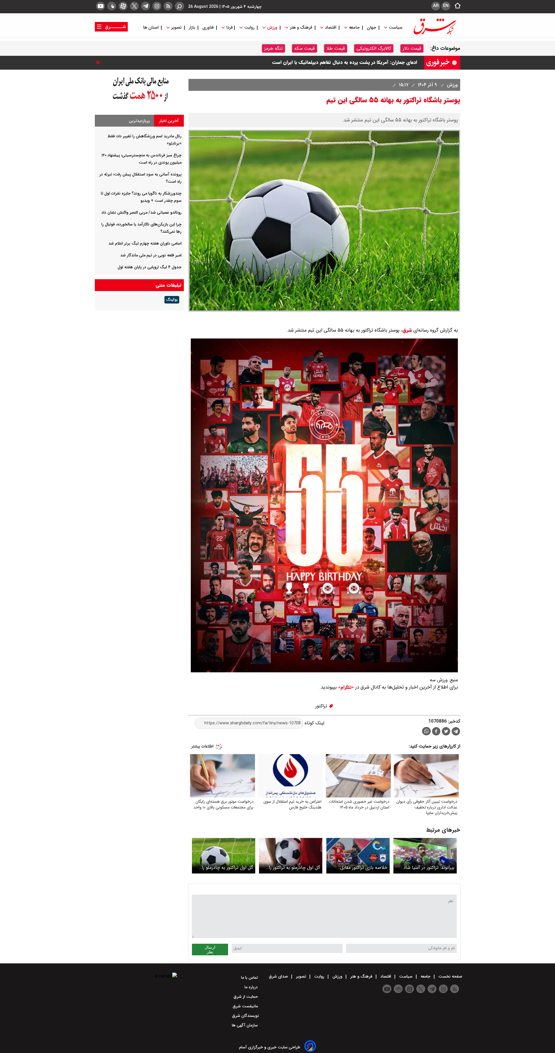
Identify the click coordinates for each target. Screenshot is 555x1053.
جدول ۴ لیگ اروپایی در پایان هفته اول (150, 267)
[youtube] (100, 6)
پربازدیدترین (139, 121)
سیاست (396, 27)
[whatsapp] (426, 731)
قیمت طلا (335, 48)
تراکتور (322, 706)
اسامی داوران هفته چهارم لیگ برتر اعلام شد (145, 243)
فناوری (208, 27)
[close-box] (99, 62)
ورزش (272, 27)
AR (436, 5)
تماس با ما (250, 977)
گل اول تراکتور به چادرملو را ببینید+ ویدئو (227, 867)
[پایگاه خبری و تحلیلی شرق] (434, 34)
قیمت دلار (412, 48)
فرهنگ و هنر (301, 27)
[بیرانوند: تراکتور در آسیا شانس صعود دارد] (425, 856)
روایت (249, 27)
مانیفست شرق (246, 1006)
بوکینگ (171, 300)
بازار (192, 27)
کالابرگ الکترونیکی (373, 48)
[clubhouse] (111, 6)
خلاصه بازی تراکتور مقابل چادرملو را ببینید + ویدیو (363, 867)
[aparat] (123, 6)
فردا (229, 27)
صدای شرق (279, 976)
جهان (371, 27)
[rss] (168, 6)
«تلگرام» (345, 687)
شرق (407, 330)
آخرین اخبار (169, 121)
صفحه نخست (449, 976)
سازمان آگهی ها (245, 1025)
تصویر (176, 27)
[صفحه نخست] (456, 6)
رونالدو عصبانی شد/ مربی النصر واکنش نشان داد (141, 212)
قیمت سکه (304, 48)
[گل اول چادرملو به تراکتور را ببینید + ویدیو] (290, 856)
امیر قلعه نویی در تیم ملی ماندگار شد (151, 255)
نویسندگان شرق (245, 1016)
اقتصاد (330, 27)
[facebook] (436, 732)
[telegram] (145, 6)
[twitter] (134, 6)
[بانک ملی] (139, 102)
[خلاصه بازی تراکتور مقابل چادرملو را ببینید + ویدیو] (358, 856)
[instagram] (156, 6)
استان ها (151, 27)
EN (446, 5)
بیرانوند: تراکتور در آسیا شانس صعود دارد (426, 867)
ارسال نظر (210, 949)
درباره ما (252, 987)
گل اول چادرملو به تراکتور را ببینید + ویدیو (294, 867)
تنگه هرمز (273, 48)
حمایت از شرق (246, 996)
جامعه (354, 27)
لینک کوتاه (313, 723)
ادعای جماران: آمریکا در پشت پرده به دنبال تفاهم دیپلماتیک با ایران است (344, 67)
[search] (179, 6)
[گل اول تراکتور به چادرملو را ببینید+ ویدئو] (223, 856)
